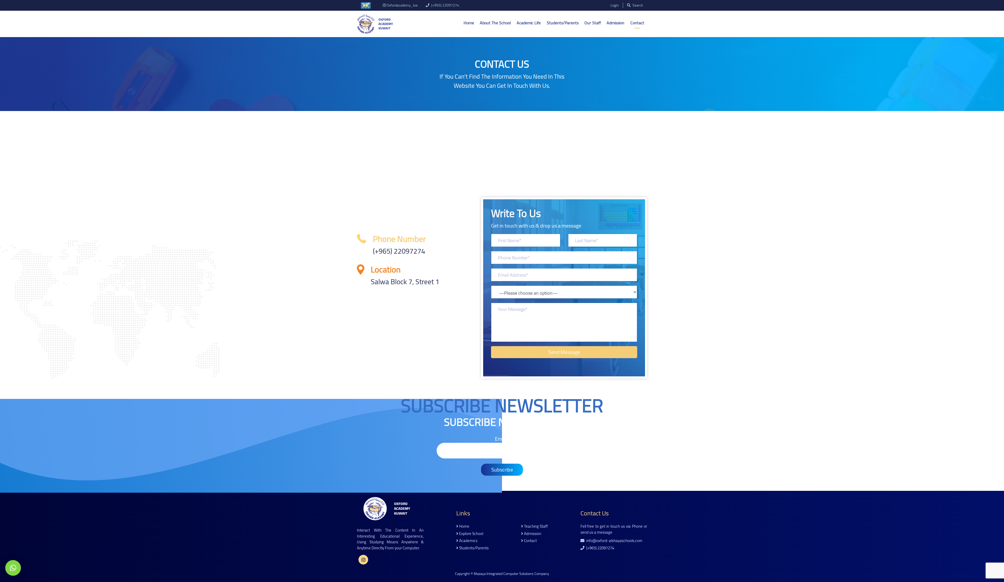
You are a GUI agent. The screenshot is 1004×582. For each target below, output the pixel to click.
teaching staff (535, 526)
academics (467, 541)
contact (530, 541)
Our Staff (592, 23)
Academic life (529, 23)
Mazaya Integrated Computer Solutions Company (511, 573)
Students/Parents (563, 23)
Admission (615, 23)
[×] (13, 568)
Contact (637, 23)
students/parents (473, 548)
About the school (495, 23)
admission (532, 534)
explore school (470, 534)
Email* (502, 439)
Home (469, 23)
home (463, 526)
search (637, 5)
